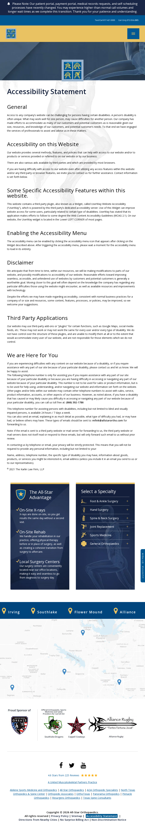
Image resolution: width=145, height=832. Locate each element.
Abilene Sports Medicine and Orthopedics (33, 790)
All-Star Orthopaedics (72, 790)
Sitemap (76, 816)
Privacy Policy (60, 816)
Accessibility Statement (101, 816)
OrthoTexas (83, 794)
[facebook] (61, 765)
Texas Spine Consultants (97, 797)
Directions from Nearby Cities (38, 819)
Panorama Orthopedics (106, 794)
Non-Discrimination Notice (109, 819)
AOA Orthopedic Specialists (102, 790)
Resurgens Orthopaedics (66, 797)
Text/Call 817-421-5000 (105, 20)
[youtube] (83, 765)
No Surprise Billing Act (74, 819)
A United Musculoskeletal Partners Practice (72, 782)
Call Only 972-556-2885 (128, 20)
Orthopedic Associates (61, 794)
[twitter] (71, 765)
